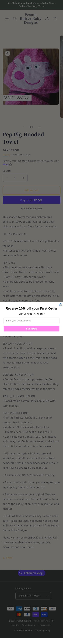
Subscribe (31, 329)
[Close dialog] (60, 304)
